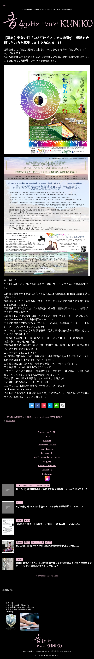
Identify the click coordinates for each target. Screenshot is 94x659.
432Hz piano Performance (47, 457)
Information (10, 421)
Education (47, 470)
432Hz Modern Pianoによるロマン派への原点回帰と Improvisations (47, 651)
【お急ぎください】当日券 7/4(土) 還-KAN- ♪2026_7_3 (48, 524)
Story (47, 436)
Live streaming (47, 453)
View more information (47, 576)
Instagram (47, 474)
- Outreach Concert (47, 445)
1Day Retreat (47, 449)
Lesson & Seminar (47, 466)
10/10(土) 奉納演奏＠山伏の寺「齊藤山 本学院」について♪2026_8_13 (51, 489)
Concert (45, 417)
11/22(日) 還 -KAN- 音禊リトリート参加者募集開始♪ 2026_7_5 (49, 506)
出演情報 (59, 417)
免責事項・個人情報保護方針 (18, 610)
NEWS (52, 417)
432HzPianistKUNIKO (15, 417)
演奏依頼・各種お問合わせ (17, 605)
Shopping (47, 462)
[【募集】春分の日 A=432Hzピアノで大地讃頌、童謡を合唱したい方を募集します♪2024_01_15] (50, 405)
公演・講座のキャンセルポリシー (20, 608)
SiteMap (9, 612)
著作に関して (11, 603)
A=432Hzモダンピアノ (33, 417)
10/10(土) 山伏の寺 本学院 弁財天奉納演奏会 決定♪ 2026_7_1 (47, 546)
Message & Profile (47, 432)
